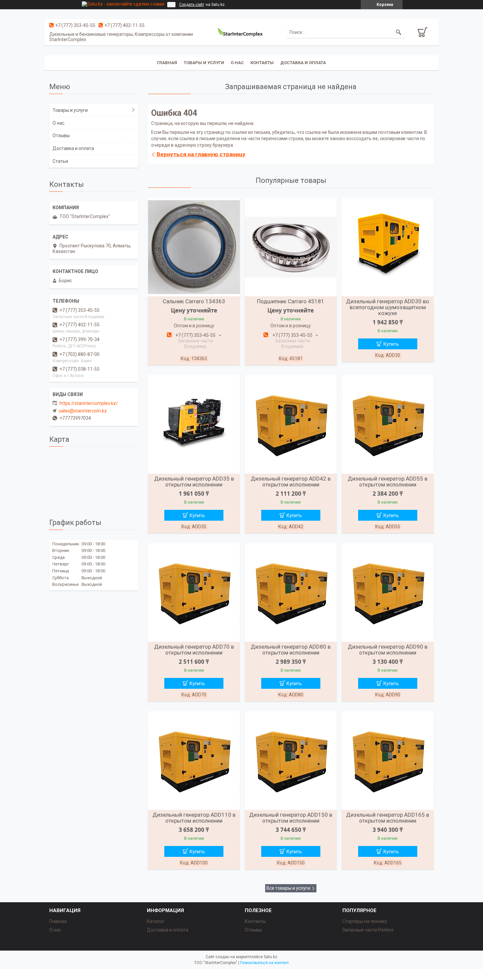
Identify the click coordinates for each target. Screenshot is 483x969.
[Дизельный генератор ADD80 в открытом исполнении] (291, 592)
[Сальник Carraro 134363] (194, 247)
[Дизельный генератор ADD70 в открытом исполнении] (194, 592)
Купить (391, 344)
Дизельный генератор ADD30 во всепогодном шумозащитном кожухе (387, 307)
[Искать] (398, 32)
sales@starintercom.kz (83, 410)
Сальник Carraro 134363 (194, 301)
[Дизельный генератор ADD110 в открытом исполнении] (194, 760)
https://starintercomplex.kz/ (88, 403)
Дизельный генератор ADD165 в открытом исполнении (387, 818)
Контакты (262, 62)
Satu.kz (270, 957)
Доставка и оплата (303, 62)
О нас (237, 62)
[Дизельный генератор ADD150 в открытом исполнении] (291, 760)
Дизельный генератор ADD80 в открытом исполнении (291, 650)
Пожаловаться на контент (264, 962)
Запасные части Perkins (368, 929)
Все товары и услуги (288, 888)
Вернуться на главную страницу (201, 154)
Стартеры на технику (364, 921)
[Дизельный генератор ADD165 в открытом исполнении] (388, 760)
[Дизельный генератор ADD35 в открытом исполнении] (194, 424)
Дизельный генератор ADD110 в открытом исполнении (194, 818)
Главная (167, 62)
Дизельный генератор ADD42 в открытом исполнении (291, 481)
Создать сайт (191, 4)
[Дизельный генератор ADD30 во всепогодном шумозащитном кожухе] (388, 247)
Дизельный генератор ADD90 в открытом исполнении (387, 650)
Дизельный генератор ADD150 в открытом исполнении (290, 818)
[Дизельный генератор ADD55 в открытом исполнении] (388, 424)
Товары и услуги (204, 62)
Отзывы (61, 135)
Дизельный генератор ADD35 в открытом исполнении (194, 481)
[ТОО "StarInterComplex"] (241, 32)
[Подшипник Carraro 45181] (291, 247)
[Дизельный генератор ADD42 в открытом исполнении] (291, 424)
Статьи (60, 161)
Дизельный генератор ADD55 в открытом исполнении (387, 481)
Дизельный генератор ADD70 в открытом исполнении (194, 650)
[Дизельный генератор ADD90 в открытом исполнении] (388, 592)
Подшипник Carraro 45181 (290, 301)
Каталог (156, 921)
